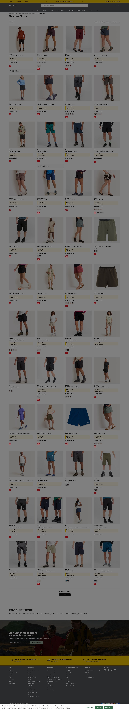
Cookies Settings (89, 707)
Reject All (99, 707)
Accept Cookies (108, 707)
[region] (64, 707)
